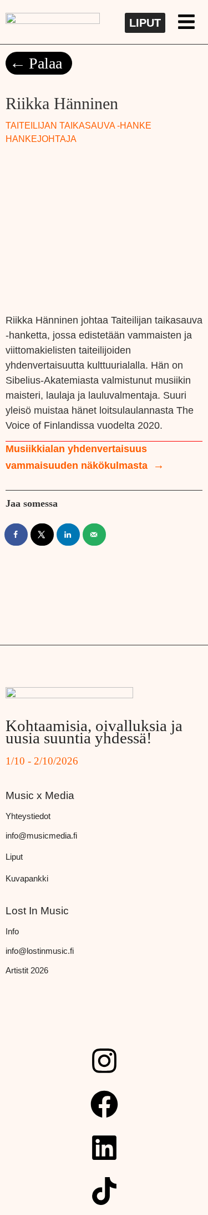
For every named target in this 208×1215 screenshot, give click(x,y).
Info (12, 931)
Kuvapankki (27, 878)
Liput (14, 856)
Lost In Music (37, 911)
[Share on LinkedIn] (69, 534)
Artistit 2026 (27, 970)
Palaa (45, 63)
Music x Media (40, 795)
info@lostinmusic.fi (40, 951)
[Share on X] (43, 534)
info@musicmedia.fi (41, 835)
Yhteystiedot (28, 816)
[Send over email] (95, 534)
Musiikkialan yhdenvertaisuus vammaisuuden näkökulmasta (77, 457)
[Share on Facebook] (17, 534)
